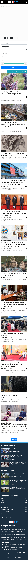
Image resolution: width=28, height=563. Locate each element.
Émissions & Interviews (6, 271)
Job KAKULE (3, 127)
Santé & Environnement (6, 120)
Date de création (20, 71)
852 (26, 186)
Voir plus (14, 439)
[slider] (2, 63)
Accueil (2, 6)
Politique (3, 178)
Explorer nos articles (6, 517)
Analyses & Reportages (6, 240)
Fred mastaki (4, 96)
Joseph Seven (4, 368)
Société (3, 331)
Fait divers (4, 151)
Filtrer (14, 67)
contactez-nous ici (21, 539)
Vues (9, 71)
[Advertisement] (14, 22)
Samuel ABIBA (4, 155)
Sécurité (3, 89)
